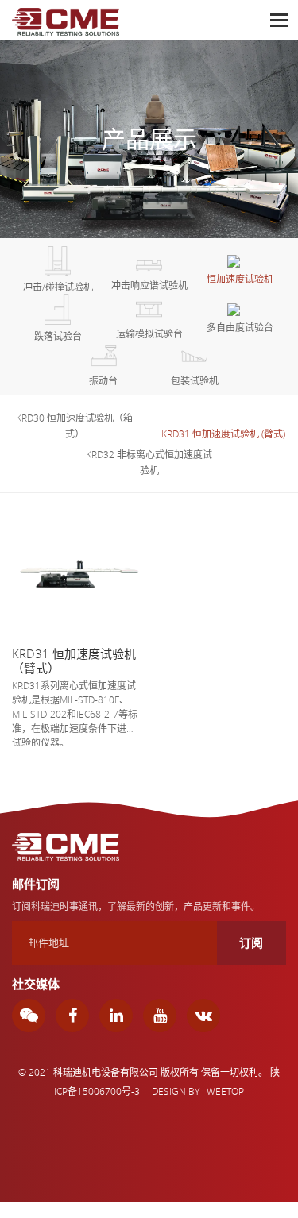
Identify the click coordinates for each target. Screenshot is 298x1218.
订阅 (251, 942)
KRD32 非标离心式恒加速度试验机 (149, 462)
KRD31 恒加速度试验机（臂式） (74, 661)
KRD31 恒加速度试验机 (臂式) (223, 433)
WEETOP (225, 1091)
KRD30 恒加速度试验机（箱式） (74, 425)
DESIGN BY (175, 1091)
